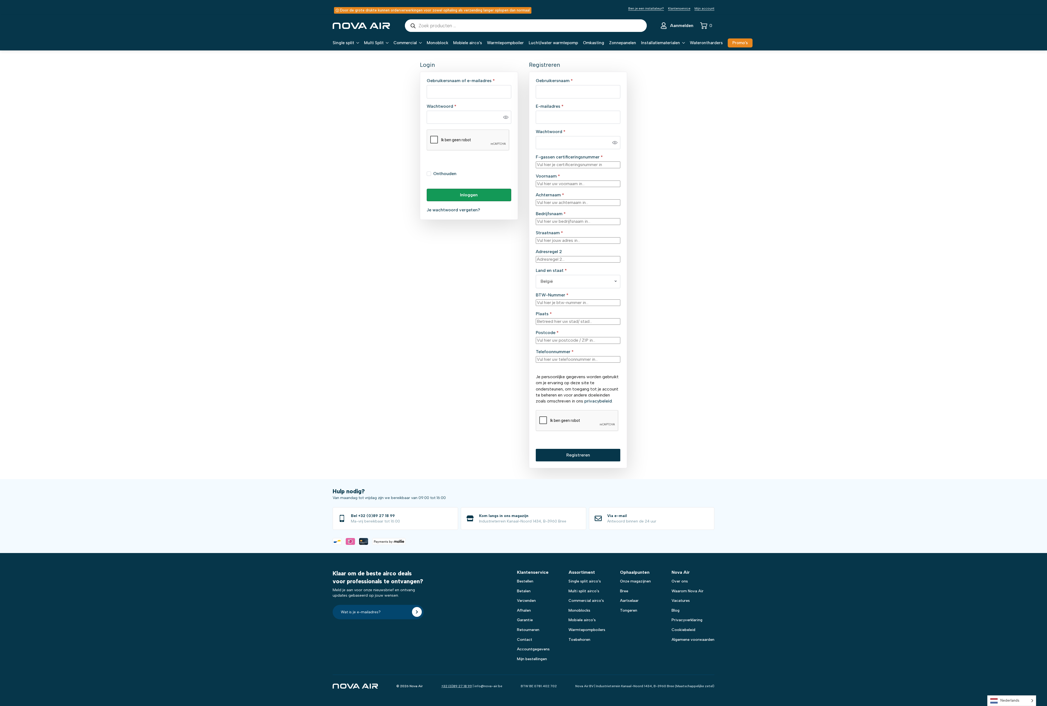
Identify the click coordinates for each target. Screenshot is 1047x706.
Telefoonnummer (555, 352)
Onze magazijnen (635, 581)
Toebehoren (579, 639)
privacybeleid (598, 401)
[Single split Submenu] (356, 43)
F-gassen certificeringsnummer (569, 157)
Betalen (524, 591)
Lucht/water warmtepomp (553, 42)
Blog (675, 610)
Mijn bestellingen (532, 659)
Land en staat (551, 270)
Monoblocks (579, 610)
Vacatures (681, 600)
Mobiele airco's (467, 42)
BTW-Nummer (552, 295)
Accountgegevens (533, 649)
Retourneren (528, 629)
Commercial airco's (586, 600)
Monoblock (437, 42)
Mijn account (704, 8)
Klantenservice (679, 8)
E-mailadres (557, 106)
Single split (343, 42)
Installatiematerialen (660, 42)
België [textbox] (546, 281)
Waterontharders (706, 42)
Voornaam (548, 176)
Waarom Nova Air (687, 591)
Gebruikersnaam (561, 81)
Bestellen (525, 581)
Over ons (680, 581)
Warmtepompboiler (505, 42)
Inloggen (469, 194)
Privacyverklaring (687, 620)
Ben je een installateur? (646, 8)
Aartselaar (629, 600)
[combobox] (578, 281)
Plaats (544, 314)
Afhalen (524, 610)
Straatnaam (549, 233)
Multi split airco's (583, 591)
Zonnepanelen (622, 42)
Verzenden (526, 600)
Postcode (547, 333)
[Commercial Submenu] (419, 43)
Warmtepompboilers (586, 629)
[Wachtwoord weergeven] (505, 117)
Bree (624, 591)
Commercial (405, 42)
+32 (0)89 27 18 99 (456, 686)
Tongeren (628, 610)
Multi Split (374, 42)
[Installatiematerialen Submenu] (682, 43)
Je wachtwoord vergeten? (453, 209)
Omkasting (593, 42)
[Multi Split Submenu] (386, 43)
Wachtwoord (449, 106)
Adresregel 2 (549, 252)
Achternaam (550, 195)
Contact (524, 639)
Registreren (578, 455)
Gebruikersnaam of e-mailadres (468, 81)
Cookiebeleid (683, 629)
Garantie (525, 620)
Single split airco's (584, 581)
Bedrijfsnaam (551, 214)
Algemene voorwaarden (693, 639)
